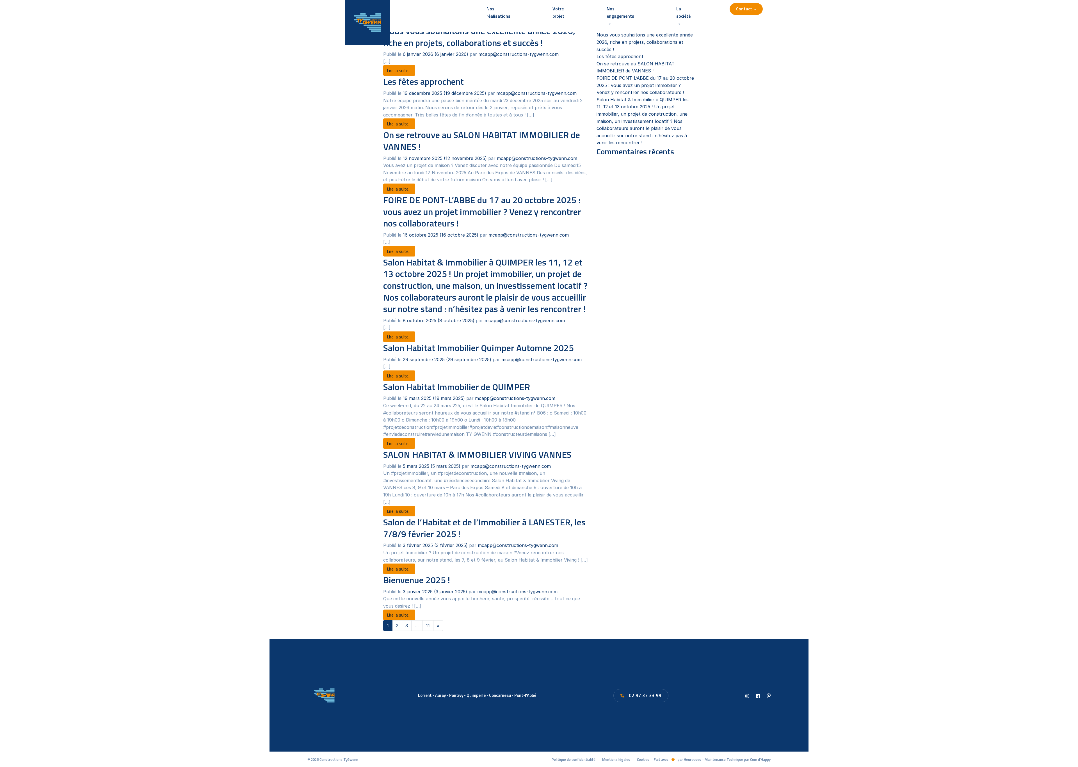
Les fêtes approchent (423, 81)
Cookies (643, 759)
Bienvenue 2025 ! (416, 580)
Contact (744, 8)
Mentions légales (616, 759)
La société (683, 12)
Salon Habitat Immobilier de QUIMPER (456, 386)
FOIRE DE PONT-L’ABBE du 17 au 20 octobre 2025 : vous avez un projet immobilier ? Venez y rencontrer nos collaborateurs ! (482, 211)
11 (428, 625)
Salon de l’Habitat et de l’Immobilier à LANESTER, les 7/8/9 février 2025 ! (484, 528)
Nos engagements (620, 12)
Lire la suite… (401, 70)
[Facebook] (758, 695)
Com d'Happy (760, 759)
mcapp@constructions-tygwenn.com (518, 54)
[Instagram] (747, 695)
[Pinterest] (769, 695)
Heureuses (692, 759)
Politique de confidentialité (573, 759)
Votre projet (558, 12)
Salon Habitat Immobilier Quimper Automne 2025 (478, 347)
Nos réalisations (498, 12)
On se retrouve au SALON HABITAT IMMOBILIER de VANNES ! (481, 140)
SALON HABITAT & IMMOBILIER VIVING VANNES (477, 454)
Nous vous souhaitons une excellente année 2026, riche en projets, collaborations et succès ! (645, 42)
